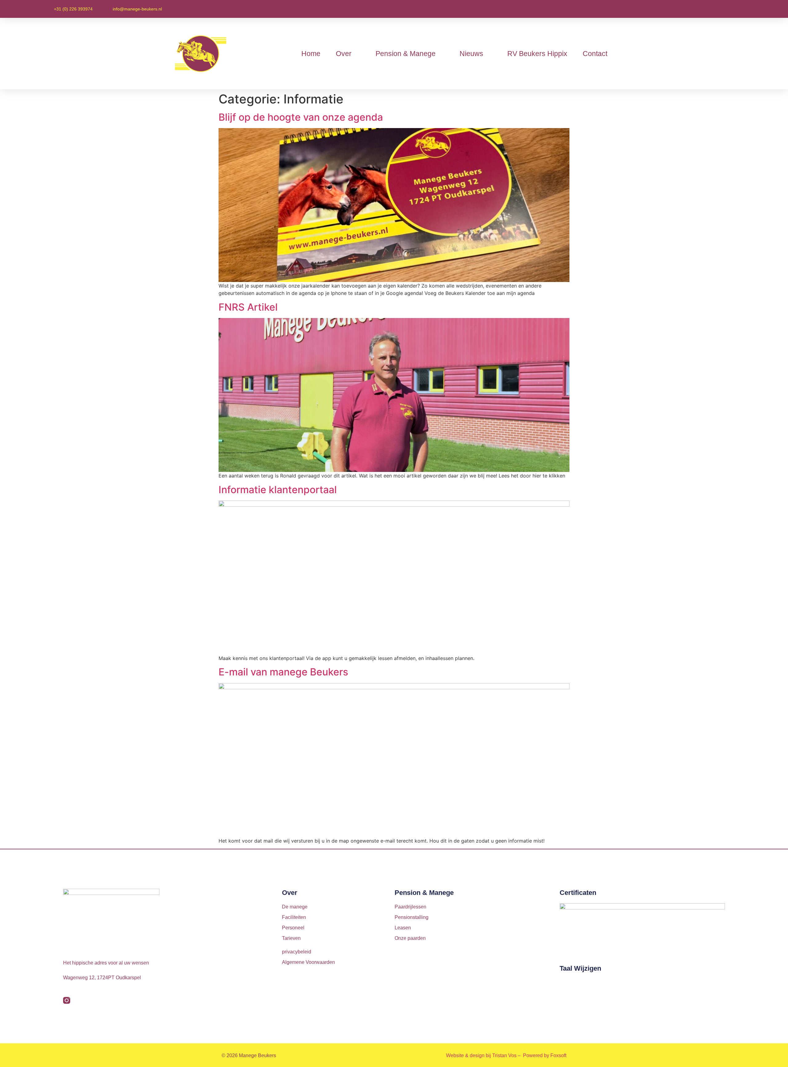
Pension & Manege (406, 54)
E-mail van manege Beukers (283, 672)
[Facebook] (93, 1000)
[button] (726, 9)
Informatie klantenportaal (278, 490)
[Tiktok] (79, 1000)
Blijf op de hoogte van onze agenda (301, 117)
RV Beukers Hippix (537, 54)
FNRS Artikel (248, 307)
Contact (595, 54)
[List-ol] (132, 1000)
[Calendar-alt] (146, 1000)
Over (344, 54)
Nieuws (471, 54)
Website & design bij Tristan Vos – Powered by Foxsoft (506, 1055)
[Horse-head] (119, 1000)
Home (310, 54)
